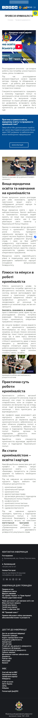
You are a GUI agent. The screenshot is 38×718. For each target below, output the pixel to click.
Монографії (6, 661)
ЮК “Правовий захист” (10, 612)
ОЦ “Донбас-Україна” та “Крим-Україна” (16, 596)
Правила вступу (8, 589)
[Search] (26, 2)
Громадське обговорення (11, 648)
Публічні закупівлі (8, 652)
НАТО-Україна (7, 684)
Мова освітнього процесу (11, 603)
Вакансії (5, 663)
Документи (6, 657)
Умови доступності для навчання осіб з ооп (18, 601)
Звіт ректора (7, 644)
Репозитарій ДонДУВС (10, 691)
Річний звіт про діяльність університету (16, 646)
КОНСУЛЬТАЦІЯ (17, 145)
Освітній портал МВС (9, 672)
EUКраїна (5, 688)
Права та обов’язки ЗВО (11, 609)
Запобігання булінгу (9, 605)
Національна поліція (9, 674)
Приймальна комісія (9, 591)
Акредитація (6, 642)
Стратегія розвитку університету (14, 650)
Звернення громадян (9, 636)
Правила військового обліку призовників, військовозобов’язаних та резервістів (17, 617)
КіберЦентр (6, 679)
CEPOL (4, 686)
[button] (35, 13)
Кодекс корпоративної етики (12, 638)
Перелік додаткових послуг (12, 598)
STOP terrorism (7, 682)
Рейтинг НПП (7, 659)
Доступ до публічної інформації (13, 633)
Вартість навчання (9, 594)
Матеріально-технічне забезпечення (15, 654)
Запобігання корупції (9, 607)
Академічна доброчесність (12, 640)
